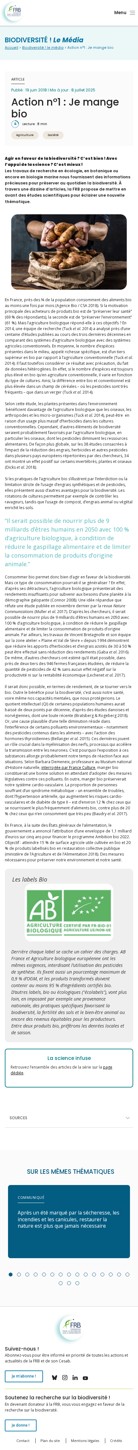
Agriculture (25, 135)
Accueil (11, 47)
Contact (23, 1440)
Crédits (116, 1440)
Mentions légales (85, 1440)
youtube (85, 1377)
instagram (65, 1377)
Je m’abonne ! (24, 1376)
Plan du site (50, 1440)
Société (53, 135)
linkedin (75, 1377)
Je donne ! (21, 1425)
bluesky (54, 1377)
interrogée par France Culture (68, 767)
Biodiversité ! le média (43, 47)
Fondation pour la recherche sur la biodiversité (12, 13)
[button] (10, 1274)
